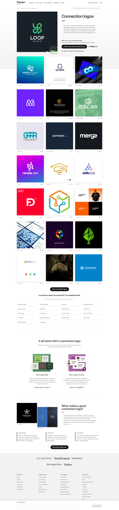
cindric (49, 283)
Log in (100, 2)
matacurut (21, 118)
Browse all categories (65, 494)
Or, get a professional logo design (72, 51)
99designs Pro (42, 491)
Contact (18, 479)
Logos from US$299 (76, 387)
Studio (62, 2)
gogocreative (50, 217)
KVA (49, 118)
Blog (83, 479)
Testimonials (20, 486)
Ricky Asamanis (51, 151)
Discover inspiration (43, 484)
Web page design (65, 482)
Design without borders (87, 482)
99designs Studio (43, 489)
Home (18, 8)
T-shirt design (64, 489)
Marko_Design (80, 118)
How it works (39, 2)
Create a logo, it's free (41, 387)
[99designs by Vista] (21, 2)
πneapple (79, 250)
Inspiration (56, 2)
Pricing (40, 486)
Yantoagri (20, 424)
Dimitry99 (79, 217)
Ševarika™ (21, 250)
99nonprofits (20, 489)
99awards (84, 484)
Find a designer (48, 2)
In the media (20, 484)
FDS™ (20, 85)
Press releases (20, 482)
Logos (28, 8)
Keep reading (29, 440)
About (18, 477)
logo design (89, 32)
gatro (49, 85)
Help (83, 499)
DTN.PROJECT (54, 53)
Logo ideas (84, 489)
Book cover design (65, 491)
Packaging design (65, 486)
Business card (64, 479)
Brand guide (63, 484)
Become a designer (86, 477)
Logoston (20, 151)
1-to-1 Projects (42, 479)
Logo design (63, 477)
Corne (78, 151)
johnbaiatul (79, 85)
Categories (32, 2)
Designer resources (86, 494)
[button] (117, 502)
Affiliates (84, 486)
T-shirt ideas (85, 491)
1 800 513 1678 (94, 2)
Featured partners (86, 496)
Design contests (42, 477)
